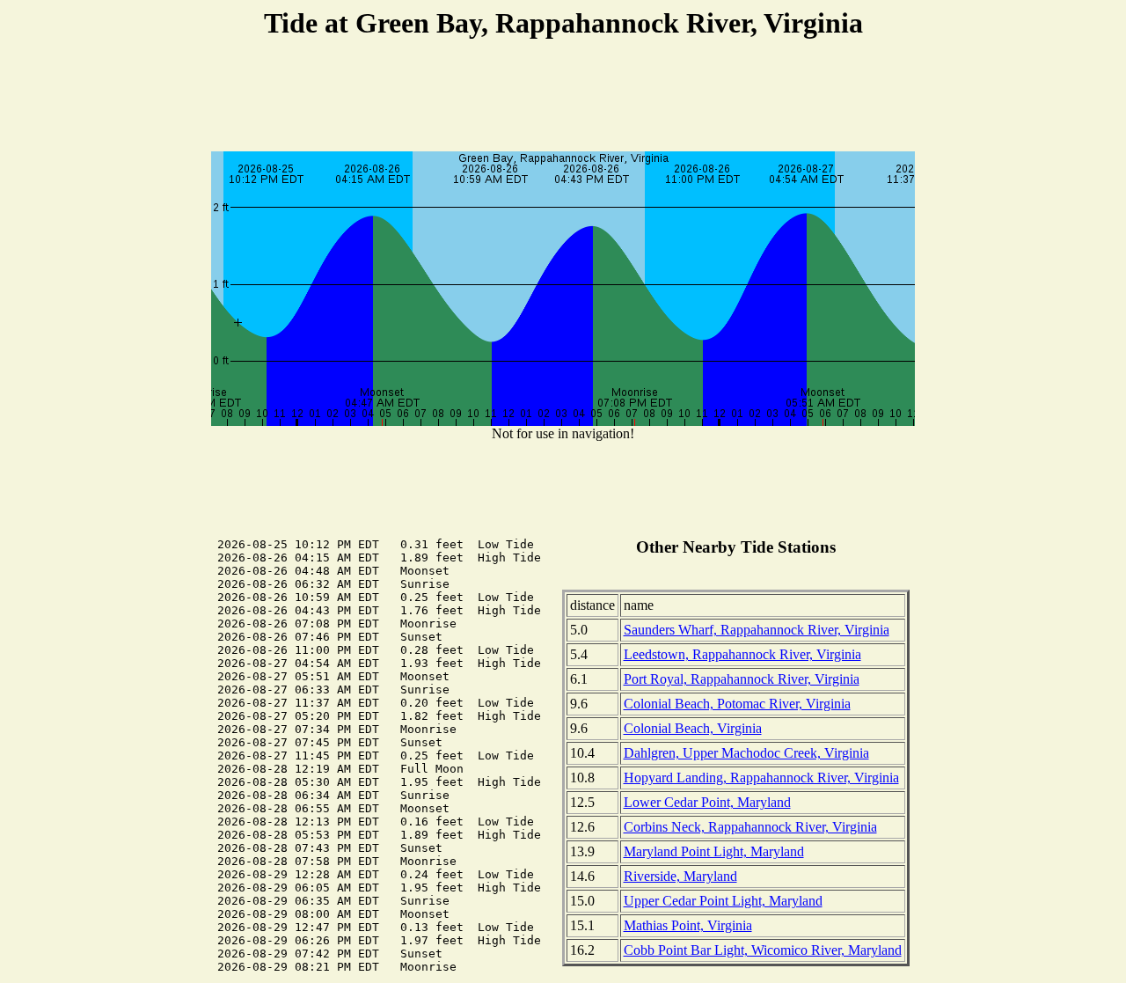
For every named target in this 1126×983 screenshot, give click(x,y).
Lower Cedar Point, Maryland (707, 802)
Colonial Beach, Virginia (693, 728)
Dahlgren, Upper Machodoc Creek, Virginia (746, 752)
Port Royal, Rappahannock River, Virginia (741, 678)
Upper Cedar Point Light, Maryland (723, 900)
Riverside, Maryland (680, 876)
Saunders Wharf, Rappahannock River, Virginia (756, 629)
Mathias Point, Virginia (688, 925)
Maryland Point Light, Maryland (714, 851)
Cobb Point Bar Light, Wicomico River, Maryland (763, 950)
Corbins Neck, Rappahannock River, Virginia (750, 826)
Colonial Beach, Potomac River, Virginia (737, 703)
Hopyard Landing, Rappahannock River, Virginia (761, 777)
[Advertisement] (563, 97)
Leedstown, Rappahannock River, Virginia (742, 654)
